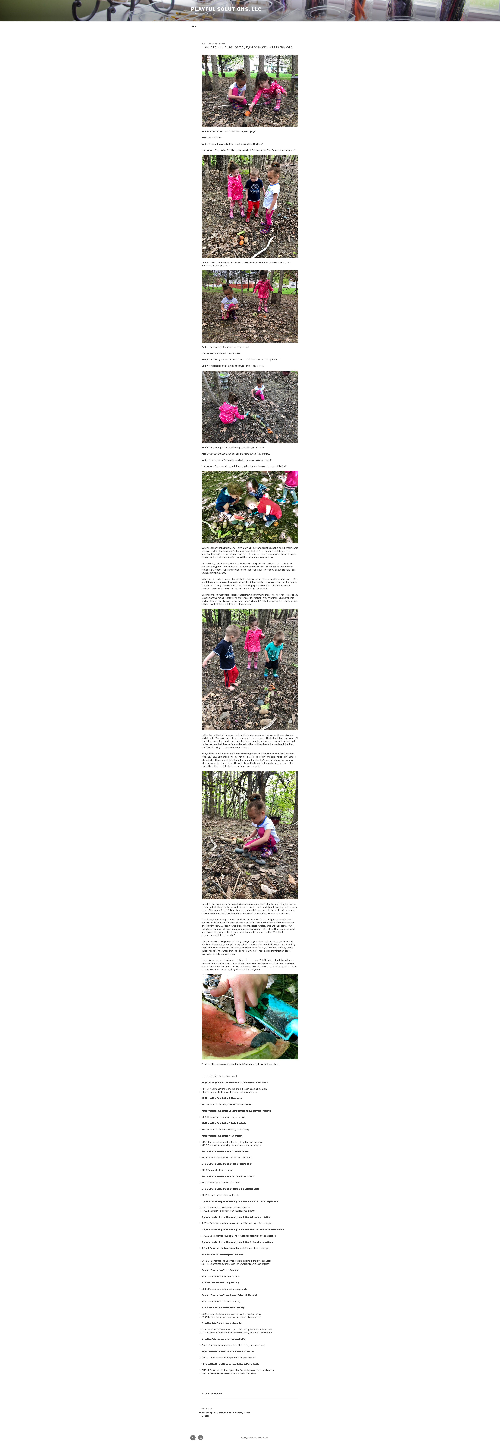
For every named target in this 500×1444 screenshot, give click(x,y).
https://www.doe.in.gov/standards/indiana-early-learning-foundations (245, 1064)
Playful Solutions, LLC (226, 9)
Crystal (222, 43)
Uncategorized (214, 1394)
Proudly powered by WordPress (254, 1438)
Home (193, 26)
